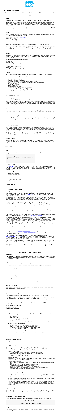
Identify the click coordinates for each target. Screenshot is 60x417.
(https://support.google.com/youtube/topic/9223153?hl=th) (14, 236)
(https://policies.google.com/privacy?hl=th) (24, 231)
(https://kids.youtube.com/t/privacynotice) (30, 232)
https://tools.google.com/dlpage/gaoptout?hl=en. (37, 215)
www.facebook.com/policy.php (29, 194)
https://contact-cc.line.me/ (11, 224)
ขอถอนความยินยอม (28, 390)
